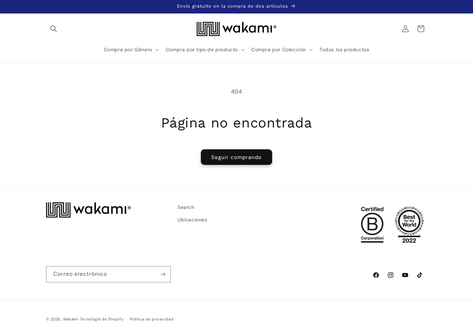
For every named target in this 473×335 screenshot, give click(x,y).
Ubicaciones (192, 219)
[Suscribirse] (162, 274)
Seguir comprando (236, 157)
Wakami (71, 319)
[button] (53, 28)
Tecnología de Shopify (102, 319)
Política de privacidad (151, 318)
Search (186, 207)
